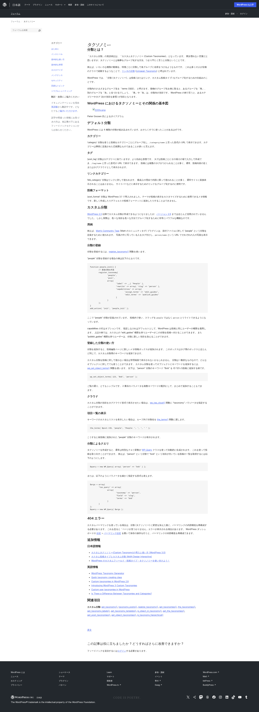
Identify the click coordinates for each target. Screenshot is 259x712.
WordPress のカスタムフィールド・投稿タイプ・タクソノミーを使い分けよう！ (130, 560)
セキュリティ (57, 80)
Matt (206, 676)
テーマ (61, 676)
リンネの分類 (128, 71)
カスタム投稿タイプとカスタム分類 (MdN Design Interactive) (121, 556)
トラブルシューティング (61, 91)
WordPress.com (211, 672)
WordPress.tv (114, 685)
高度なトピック (57, 86)
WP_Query (147, 450)
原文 (89, 630)
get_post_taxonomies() (98, 615)
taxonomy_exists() (128, 607)
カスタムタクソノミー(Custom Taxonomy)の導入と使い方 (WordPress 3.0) (128, 552)
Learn (109, 672)
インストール (57, 54)
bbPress (208, 681)
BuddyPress (209, 685)
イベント (158, 676)
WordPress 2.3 (94, 214)
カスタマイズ (57, 70)
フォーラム (15, 13)
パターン (62, 685)
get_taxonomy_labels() (98, 611)
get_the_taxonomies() (173, 611)
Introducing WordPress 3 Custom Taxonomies (114, 585)
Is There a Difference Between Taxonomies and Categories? (121, 593)
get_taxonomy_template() (123, 611)
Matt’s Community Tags (107, 230)
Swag (158, 685)
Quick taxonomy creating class (106, 577)
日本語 (39, 697)
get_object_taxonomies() (123, 615)
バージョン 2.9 (163, 214)
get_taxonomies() (168, 607)
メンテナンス (57, 75)
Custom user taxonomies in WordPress (110, 589)
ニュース (14, 676)
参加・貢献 (159, 672)
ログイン (121, 650)
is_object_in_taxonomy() (149, 611)
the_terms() (162, 419)
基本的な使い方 (57, 59)
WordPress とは (18, 672)
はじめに (55, 49)
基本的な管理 (57, 64)
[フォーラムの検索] (39, 30)
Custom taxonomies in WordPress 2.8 (110, 581)
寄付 (158, 681)
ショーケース (64, 672)
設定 (99, 533)
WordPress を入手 (245, 5)
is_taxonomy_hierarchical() (150, 615)
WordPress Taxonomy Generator (107, 573)
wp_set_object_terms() (98, 368)
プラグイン (63, 681)
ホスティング (16, 681)
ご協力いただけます (67, 111)
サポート (110, 676)
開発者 (110, 681)
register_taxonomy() (119, 251)
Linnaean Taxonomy (146, 71)
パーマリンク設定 (112, 533)
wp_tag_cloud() (157, 402)
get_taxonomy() (109, 607)
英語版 (54, 106)
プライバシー (16, 685)
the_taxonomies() (186, 607)
